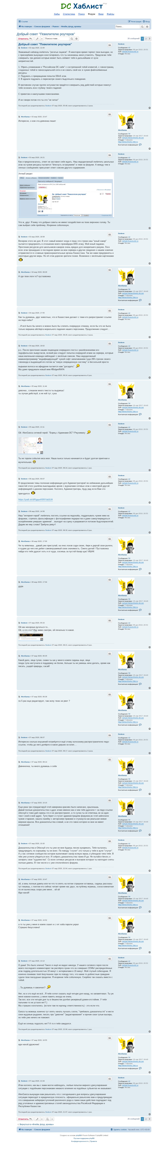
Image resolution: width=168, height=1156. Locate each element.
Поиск (81, 14)
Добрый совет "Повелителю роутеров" (46, 34)
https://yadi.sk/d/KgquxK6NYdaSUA (35, 499)
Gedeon (121, 44)
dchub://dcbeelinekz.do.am (133, 138)
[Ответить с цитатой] (110, 45)
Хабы (57, 14)
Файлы (110, 14)
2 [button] (146, 38)
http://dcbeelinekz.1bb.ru (128, 142)
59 (129, 134)
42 (129, 48)
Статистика (69, 14)
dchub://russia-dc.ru (130, 51)
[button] (149, 39)
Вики (101, 14)
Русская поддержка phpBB (84, 1138)
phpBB (78, 1135)
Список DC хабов (84, 6)
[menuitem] (146, 22)
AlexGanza (122, 130)
